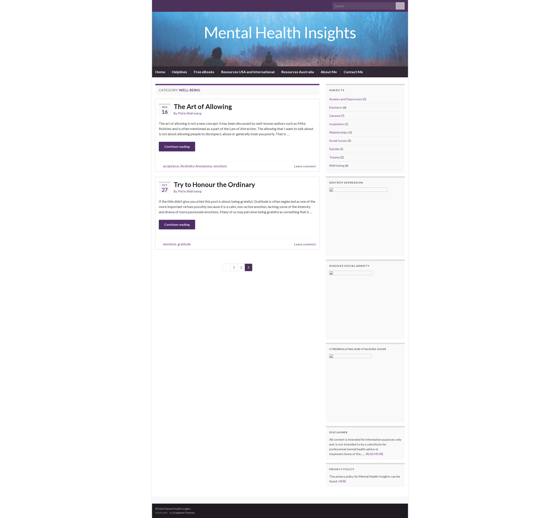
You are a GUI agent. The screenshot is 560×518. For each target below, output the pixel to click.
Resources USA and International (248, 72)
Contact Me (353, 72)
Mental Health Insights (280, 32)
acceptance (171, 166)
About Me (329, 72)
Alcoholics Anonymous (196, 166)
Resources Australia (297, 72)
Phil (180, 113)
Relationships (338, 132)
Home (160, 72)
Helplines (179, 72)
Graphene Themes (184, 512)
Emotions (335, 107)
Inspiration (336, 124)
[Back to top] (550, 508)
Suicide (334, 149)
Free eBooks (204, 72)
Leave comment (305, 166)
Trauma (334, 157)
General (334, 116)
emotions (220, 166)
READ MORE (375, 454)
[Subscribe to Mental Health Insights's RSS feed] (157, 5)
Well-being (194, 113)
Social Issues (338, 140)
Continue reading (177, 146)
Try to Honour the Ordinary (214, 184)
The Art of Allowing (203, 106)
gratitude (184, 244)
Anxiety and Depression (345, 99)
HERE (343, 481)
